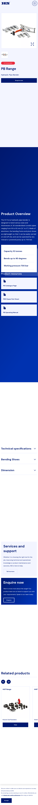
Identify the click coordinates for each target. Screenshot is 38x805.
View (15, 725)
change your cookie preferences (11, 795)
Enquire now (19, 80)
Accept (6, 800)
